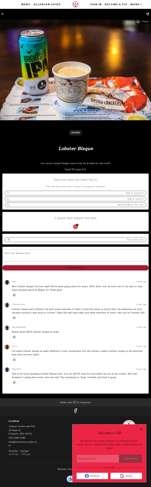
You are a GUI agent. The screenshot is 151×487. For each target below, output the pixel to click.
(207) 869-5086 (17, 438)
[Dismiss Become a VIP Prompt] (141, 429)
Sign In (96, 4)
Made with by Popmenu (46, 402)
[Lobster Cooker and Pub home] (75, 4)
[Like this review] (15, 295)
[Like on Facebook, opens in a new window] (75, 411)
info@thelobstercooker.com (23, 443)
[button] (136, 4)
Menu (26, 4)
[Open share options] (147, 14)
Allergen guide (47, 4)
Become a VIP (116, 4)
